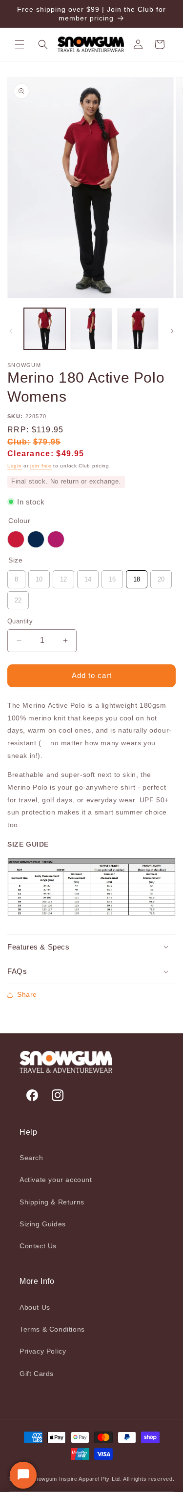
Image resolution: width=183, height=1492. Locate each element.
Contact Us (38, 1246)
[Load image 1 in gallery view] (44, 328)
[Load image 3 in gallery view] (138, 328)
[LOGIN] (138, 44)
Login (14, 465)
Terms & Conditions (52, 1329)
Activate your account (56, 1179)
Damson (55, 539)
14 (88, 576)
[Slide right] (172, 331)
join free (40, 465)
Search (31, 1158)
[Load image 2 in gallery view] (91, 328)
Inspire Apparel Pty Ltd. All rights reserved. (117, 1479)
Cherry (15, 539)
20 (161, 576)
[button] (19, 44)
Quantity (20, 621)
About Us (35, 1307)
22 (18, 597)
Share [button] (27, 994)
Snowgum (44, 1479)
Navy (35, 539)
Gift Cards (37, 1373)
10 (39, 576)
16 (112, 576)
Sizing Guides (43, 1224)
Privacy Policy (43, 1351)
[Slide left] (10, 331)
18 (137, 576)
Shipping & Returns (52, 1202)
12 (63, 576)
